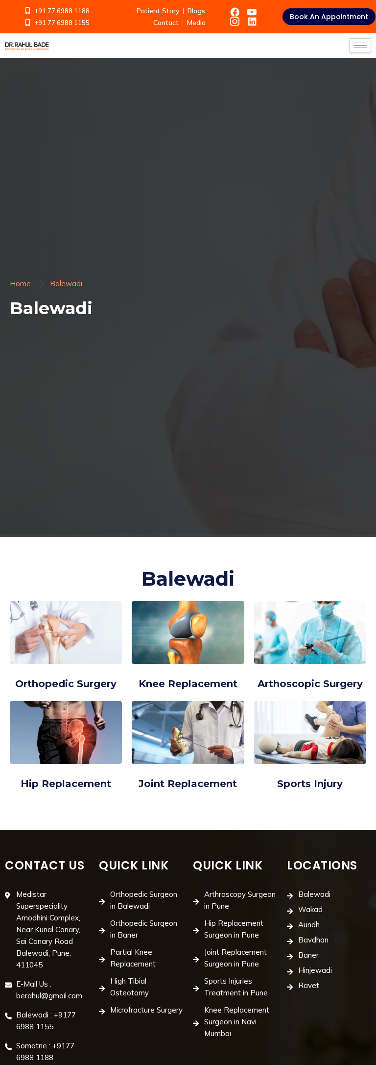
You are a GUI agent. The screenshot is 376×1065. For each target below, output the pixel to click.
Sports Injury (310, 784)
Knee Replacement (188, 684)
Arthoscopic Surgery (310, 684)
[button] (329, 16)
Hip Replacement (66, 784)
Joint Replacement (188, 784)
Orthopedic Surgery (66, 684)
